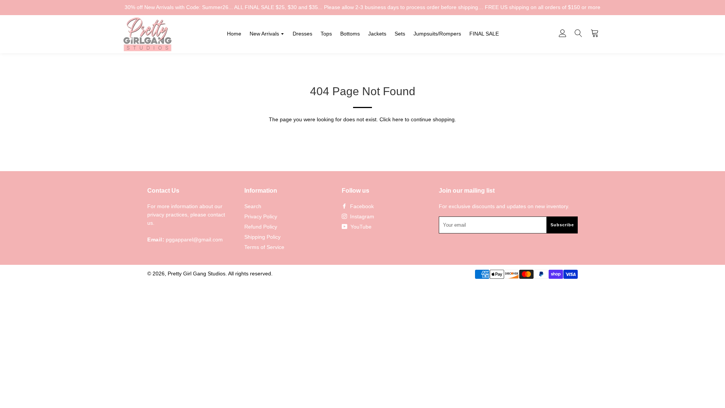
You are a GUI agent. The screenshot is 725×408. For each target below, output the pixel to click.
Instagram (361, 216)
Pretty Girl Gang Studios (196, 273)
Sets (400, 34)
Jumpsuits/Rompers (437, 34)
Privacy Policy (260, 216)
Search (252, 206)
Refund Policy (260, 227)
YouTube (360, 227)
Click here (391, 119)
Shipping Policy (262, 237)
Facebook (361, 206)
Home (234, 34)
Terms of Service (264, 247)
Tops (326, 34)
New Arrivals (265, 34)
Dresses (302, 34)
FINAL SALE (484, 34)
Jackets (377, 34)
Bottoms (350, 34)
